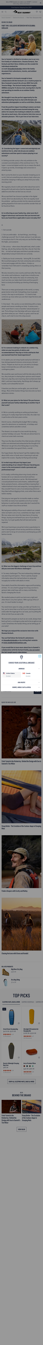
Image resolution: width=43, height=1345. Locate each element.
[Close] (40, 656)
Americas (21, 669)
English (8, 676)
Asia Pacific (21, 682)
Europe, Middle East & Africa (21, 687)
